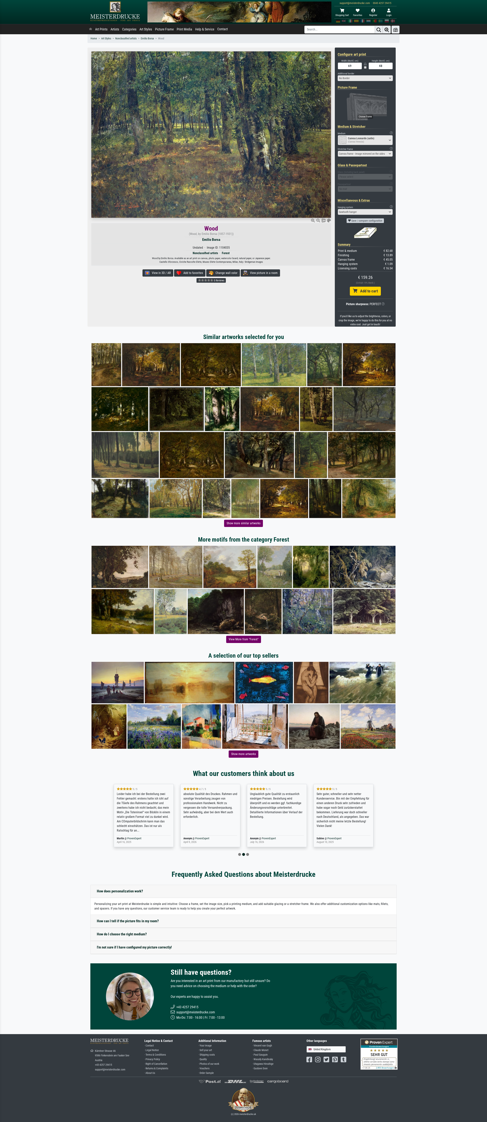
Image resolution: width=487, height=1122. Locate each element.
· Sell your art (205, 1050)
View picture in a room (263, 273)
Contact (222, 29)
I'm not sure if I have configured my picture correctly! (134, 947)
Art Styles (145, 29)
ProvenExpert (132, 838)
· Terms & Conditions (155, 1054)
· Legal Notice (151, 1050)
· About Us (149, 1073)
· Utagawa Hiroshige (263, 1064)
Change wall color (225, 273)
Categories (129, 29)
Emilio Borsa (147, 38)
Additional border (346, 73)
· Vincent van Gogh (262, 1045)
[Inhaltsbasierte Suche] (387, 29)
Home (94, 38)
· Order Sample (206, 1073)
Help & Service (204, 29)
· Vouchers (203, 1068)
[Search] (379, 29)
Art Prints (101, 29)
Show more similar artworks (243, 523)
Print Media (184, 29)
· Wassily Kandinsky (262, 1059)
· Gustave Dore (260, 1068)
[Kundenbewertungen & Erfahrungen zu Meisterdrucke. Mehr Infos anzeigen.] (379, 1054)
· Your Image (205, 1045)
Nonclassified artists (126, 38)
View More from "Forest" (244, 639)
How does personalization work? (120, 891)
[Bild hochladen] (395, 29)
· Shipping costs (206, 1054)
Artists (115, 29)
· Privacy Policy (152, 1059)
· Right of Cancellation (155, 1064)
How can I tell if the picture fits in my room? (128, 921)
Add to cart (367, 291)
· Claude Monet (260, 1050)
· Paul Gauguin (260, 1054)
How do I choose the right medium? (122, 934)
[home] (91, 29)
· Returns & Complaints (156, 1068)
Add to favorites (192, 273)
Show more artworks (243, 754)
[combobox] (365, 78)
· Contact (149, 1045)
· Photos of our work (208, 1064)
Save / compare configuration (366, 220)
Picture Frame (164, 29)
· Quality (202, 1059)
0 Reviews (218, 280)
